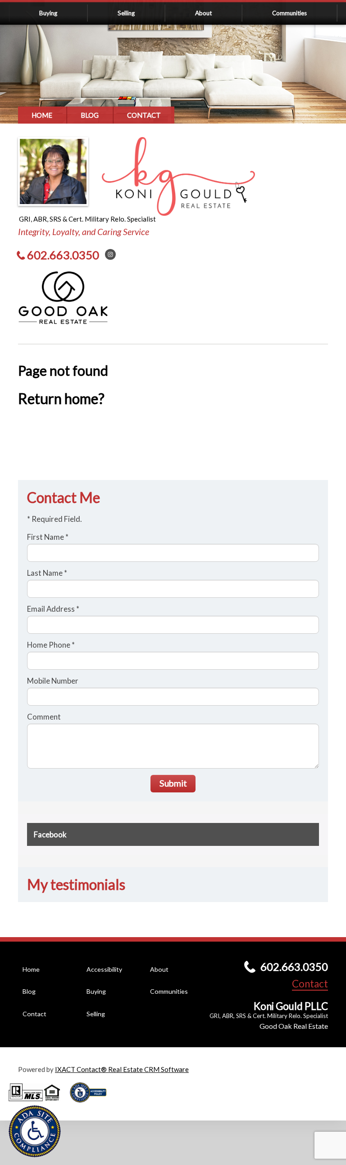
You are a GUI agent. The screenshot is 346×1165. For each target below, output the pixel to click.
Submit (173, 783)
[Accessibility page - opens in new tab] (91, 1105)
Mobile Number (52, 680)
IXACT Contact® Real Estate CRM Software (122, 1069)
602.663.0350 (63, 255)
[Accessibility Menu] (34, 1131)
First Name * (47, 537)
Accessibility (104, 969)
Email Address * (53, 609)
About (203, 13)
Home (42, 115)
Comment (44, 716)
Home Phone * (51, 644)
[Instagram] (110, 254)
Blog (90, 115)
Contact (144, 115)
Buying (48, 13)
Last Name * (47, 573)
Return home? (61, 398)
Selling (126, 13)
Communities (289, 13)
